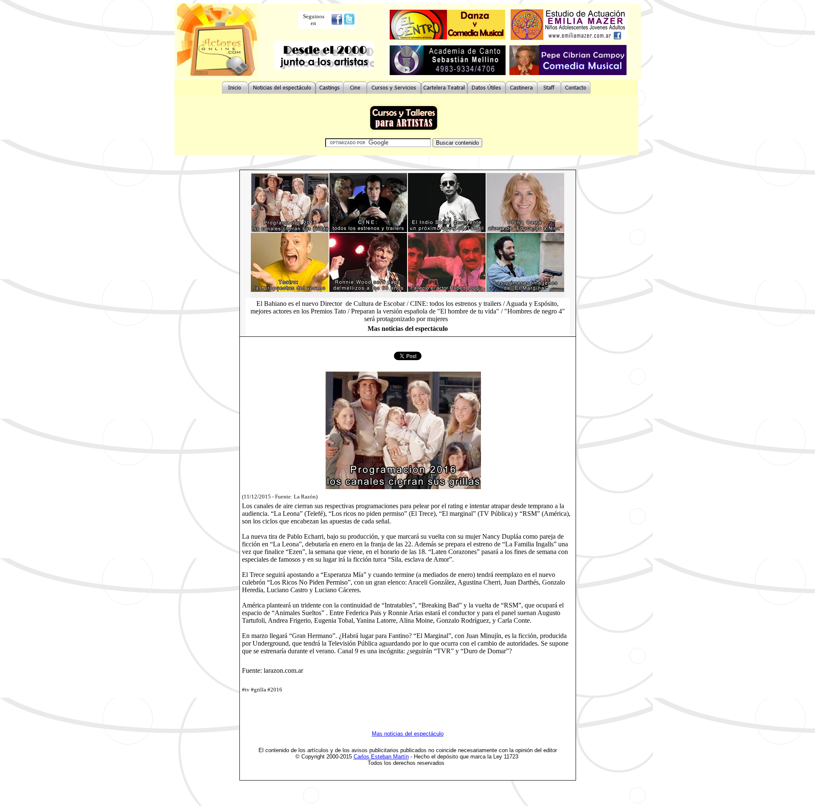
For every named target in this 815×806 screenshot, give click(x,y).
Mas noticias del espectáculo (408, 733)
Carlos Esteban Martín (381, 756)
